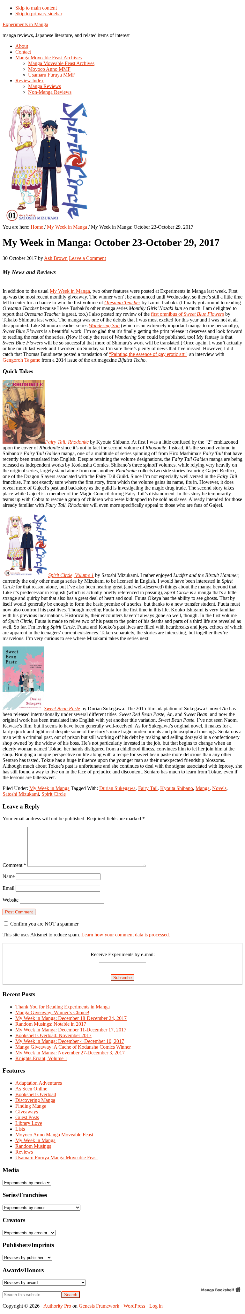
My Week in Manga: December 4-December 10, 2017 (69, 1041)
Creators (14, 1220)
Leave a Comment (87, 258)
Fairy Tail (148, 788)
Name (9, 876)
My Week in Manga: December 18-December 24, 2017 (71, 1018)
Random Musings (33, 1146)
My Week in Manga (70, 291)
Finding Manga (30, 1106)
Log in (156, 1306)
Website (11, 900)
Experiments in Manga (25, 24)
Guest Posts (27, 1117)
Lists (20, 1129)
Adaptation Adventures (38, 1083)
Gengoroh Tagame (21, 360)
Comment (14, 865)
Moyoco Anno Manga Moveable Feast (54, 1134)
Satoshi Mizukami (21, 794)
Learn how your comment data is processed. (125, 934)
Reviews (24, 1152)
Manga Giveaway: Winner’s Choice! (52, 1012)
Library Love (28, 1123)
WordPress (134, 1306)
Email (8, 888)
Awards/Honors (23, 1270)
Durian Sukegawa (117, 788)
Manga (203, 788)
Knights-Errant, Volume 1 (41, 1058)
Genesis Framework (99, 1306)
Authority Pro (57, 1306)
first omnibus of (187, 314)
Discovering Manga (35, 1100)
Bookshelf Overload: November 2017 (53, 1035)
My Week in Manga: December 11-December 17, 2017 (70, 1029)
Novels (219, 788)
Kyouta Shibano (176, 788)
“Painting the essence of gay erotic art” (148, 354)
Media (11, 1170)
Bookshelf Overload (35, 1094)
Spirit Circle (53, 794)
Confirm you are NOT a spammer (43, 923)
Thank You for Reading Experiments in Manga (62, 1006)
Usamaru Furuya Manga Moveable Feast (56, 1157)
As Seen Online (31, 1088)
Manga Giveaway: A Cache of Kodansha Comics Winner (73, 1047)
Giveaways (26, 1111)
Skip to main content (36, 8)
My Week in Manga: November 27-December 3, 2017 (70, 1052)
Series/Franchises (25, 1195)
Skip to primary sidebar (38, 13)
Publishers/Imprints (28, 1245)
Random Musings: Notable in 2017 (50, 1024)
